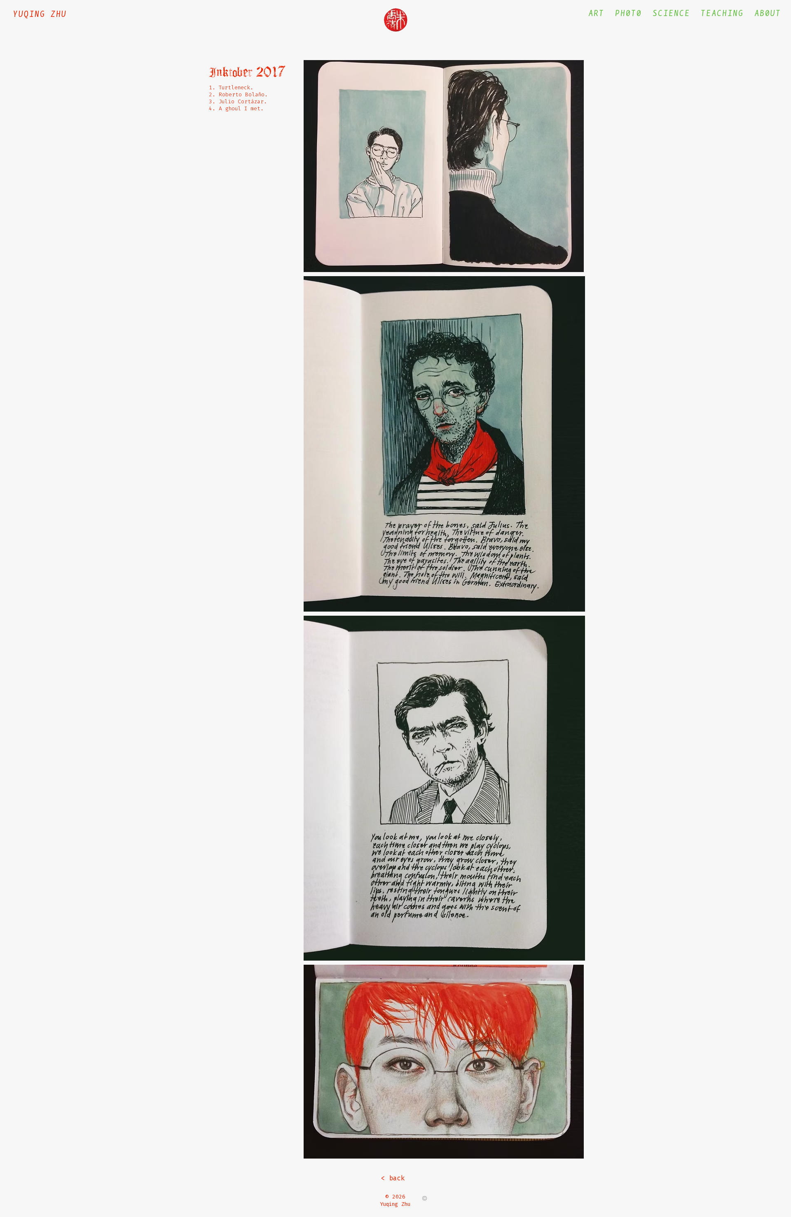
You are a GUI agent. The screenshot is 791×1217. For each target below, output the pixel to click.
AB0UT (767, 13)
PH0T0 (628, 13)
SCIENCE (671, 13)
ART (596, 13)
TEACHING (722, 13)
